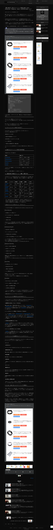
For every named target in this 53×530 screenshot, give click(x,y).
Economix (42, 14)
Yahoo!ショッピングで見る (16, 48)
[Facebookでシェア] (15, 472)
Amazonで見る (16, 57)
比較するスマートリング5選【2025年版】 (15, 100)
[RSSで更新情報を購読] (20, 475)
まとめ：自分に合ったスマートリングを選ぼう (16, 111)
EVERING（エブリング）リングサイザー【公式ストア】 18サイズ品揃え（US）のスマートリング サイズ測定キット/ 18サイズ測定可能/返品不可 (22, 85)
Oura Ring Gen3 (7, 157)
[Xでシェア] (8, 472)
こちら (10, 406)
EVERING (6, 164)
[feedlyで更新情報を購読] (18, 475)
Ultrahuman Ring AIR (8, 159)
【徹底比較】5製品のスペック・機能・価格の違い (16, 101)
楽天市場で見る (23, 57)
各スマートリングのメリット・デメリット (15, 102)
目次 (10, 96)
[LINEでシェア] (23, 472)
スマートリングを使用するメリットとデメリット (16, 110)
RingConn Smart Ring (8, 161)
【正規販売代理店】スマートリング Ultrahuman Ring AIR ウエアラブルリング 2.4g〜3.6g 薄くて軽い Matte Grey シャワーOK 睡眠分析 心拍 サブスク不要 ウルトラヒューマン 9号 (22, 53)
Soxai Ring (6, 193)
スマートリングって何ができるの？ (14, 99)
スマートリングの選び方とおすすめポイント (15, 109)
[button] (30, 472)
